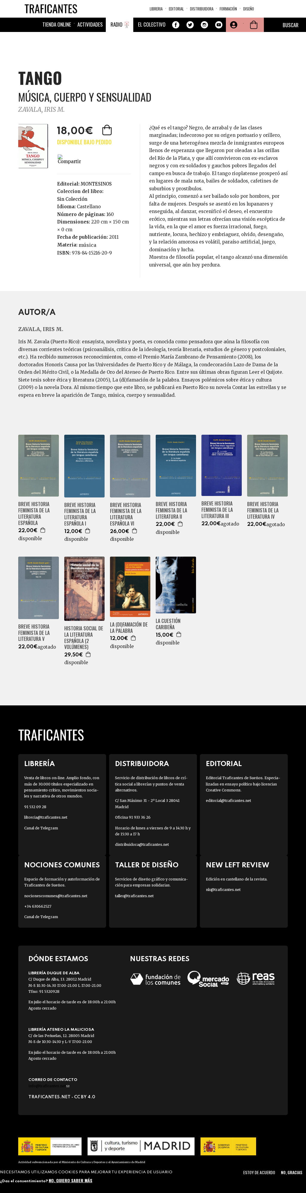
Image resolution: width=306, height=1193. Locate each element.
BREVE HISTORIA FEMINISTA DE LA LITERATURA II (171, 510)
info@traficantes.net (48, 1086)
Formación (228, 9)
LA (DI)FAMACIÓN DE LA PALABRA (129, 627)
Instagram (204, 25)
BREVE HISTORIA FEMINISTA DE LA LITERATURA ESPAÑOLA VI (125, 514)
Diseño (248, 9)
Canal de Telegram (41, 828)
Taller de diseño (146, 865)
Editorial (176, 9)
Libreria (156, 9)
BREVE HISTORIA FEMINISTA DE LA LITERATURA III (217, 509)
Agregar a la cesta (107, 130)
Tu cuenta (233, 25)
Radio (117, 24)
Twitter (190, 25)
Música (87, 245)
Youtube (219, 25)
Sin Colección (72, 199)
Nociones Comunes (62, 865)
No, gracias (291, 1172)
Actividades (90, 24)
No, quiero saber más (70, 1180)
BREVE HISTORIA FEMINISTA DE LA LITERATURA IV (263, 510)
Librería (39, 764)
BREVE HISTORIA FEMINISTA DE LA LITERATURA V (34, 633)
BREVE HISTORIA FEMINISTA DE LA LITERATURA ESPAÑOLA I (80, 514)
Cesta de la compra (254, 25)
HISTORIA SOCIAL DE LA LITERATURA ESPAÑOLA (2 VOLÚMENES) (83, 637)
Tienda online (56, 24)
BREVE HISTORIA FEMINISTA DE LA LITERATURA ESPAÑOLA (34, 513)
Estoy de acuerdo (259, 1172)
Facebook (176, 25)
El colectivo (152, 24)
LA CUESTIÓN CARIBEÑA (168, 624)
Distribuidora (201, 9)
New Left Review (237, 865)
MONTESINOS (96, 184)
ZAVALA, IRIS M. (41, 109)
